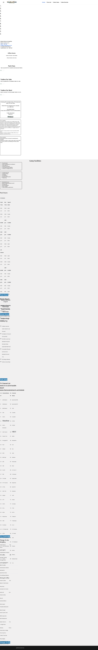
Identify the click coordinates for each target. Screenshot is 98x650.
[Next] (2, 37)
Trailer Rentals (64, 2)
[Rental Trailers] (12, 96)
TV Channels (5, 536)
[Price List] (12, 71)
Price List (49, 2)
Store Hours (4, 314)
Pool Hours (4, 295)
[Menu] (3, 2)
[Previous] (0, 37)
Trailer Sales (56, 2)
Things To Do (5, 642)
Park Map (3, 379)
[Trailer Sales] (12, 85)
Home (43, 2)
